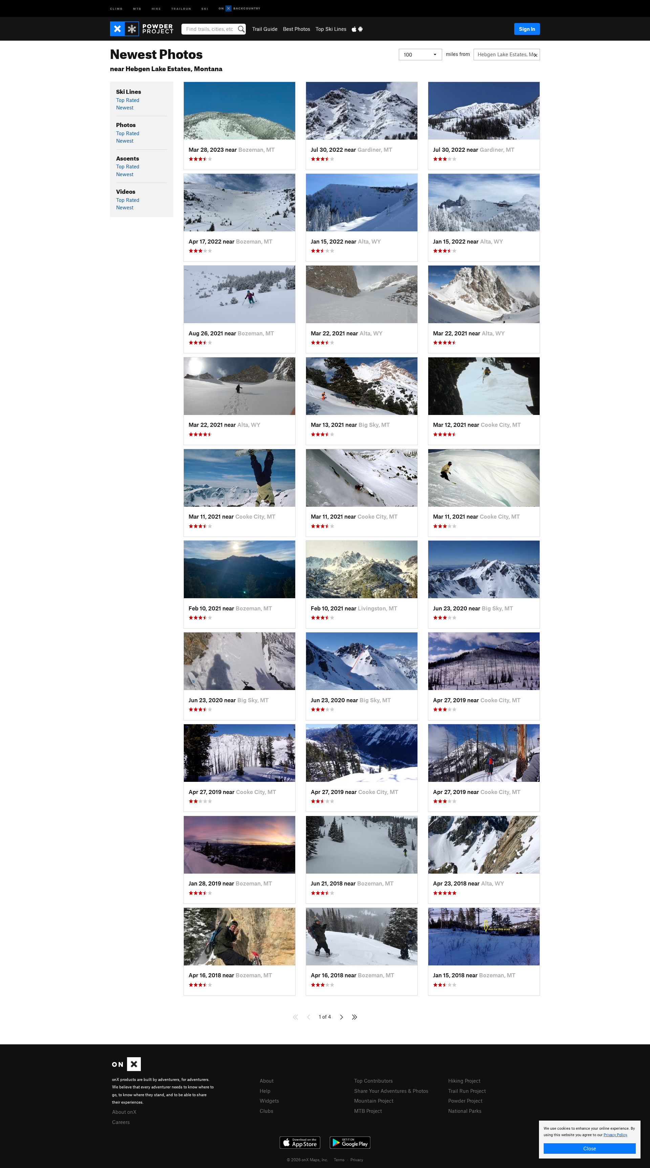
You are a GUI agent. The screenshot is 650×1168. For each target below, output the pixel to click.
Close (589, 1148)
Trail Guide (265, 29)
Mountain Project (373, 1101)
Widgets (269, 1101)
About (267, 1081)
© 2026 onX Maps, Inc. (307, 1159)
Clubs (266, 1111)
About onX (124, 1112)
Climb (116, 8)
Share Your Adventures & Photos (391, 1091)
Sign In (527, 29)
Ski (205, 8)
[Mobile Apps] (357, 29)
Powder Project (465, 1101)
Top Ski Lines (331, 29)
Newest (124, 107)
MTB (137, 8)
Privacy (356, 1159)
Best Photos (296, 29)
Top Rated (127, 100)
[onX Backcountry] (239, 8)
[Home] (145, 28)
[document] (590, 1139)
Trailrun (181, 8)
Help (265, 1091)
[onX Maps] (126, 1069)
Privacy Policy (615, 1135)
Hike (156, 8)
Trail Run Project (467, 1091)
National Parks (464, 1111)
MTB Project (368, 1111)
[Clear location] (535, 54)
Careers (121, 1122)
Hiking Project (464, 1081)
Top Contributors (373, 1081)
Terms (339, 1159)
